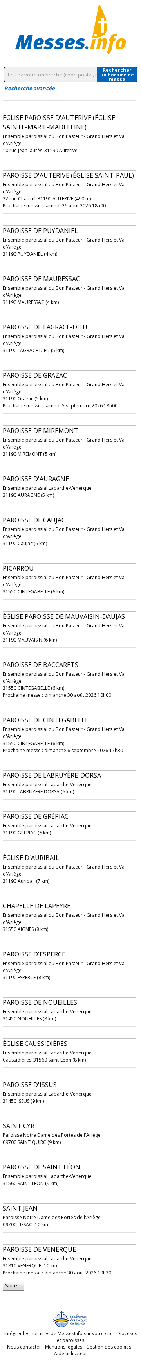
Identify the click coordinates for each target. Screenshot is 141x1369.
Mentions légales (63, 1347)
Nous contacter (24, 1347)
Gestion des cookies (108, 1347)
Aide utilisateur (70, 1353)
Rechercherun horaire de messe (117, 74)
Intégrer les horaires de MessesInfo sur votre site (58, 1333)
